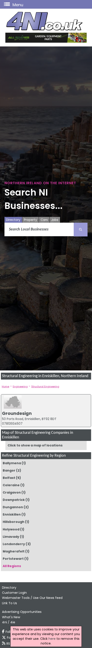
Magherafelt (14, 551)
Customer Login (14, 592)
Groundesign (17, 413)
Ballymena (12, 463)
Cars (44, 220)
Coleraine (11, 485)
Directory (13, 220)
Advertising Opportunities (22, 612)
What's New (11, 617)
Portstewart (13, 558)
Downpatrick (14, 500)
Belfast (9, 478)
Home (5, 386)
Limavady (11, 536)
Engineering (20, 386)
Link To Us (9, 603)
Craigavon (12, 492)
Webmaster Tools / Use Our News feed (32, 598)
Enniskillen (12, 514)
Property (30, 220)
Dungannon (13, 507)
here (52, 638)
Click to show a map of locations (35, 445)
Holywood (11, 529)
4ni (4, 622)
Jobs (54, 220)
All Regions (12, 566)
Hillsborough (13, 522)
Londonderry (14, 544)
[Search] (81, 229)
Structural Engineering (45, 386)
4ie (12, 622)
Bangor (9, 470)
